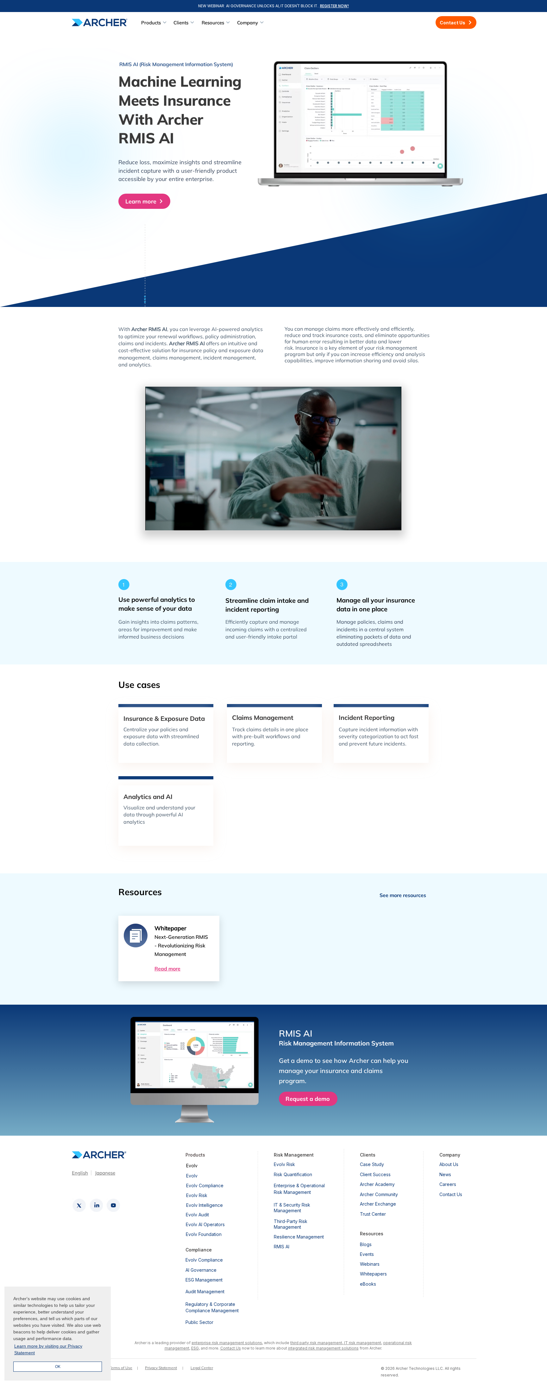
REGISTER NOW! (334, 6)
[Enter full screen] (393, 522)
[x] (79, 1205)
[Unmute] (164, 522)
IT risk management (362, 1342)
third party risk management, (316, 1342)
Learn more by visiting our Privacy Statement (48, 1349)
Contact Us (230, 1348)
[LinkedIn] (96, 1205)
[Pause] (153, 522)
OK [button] (57, 1366)
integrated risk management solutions (323, 1348)
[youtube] (113, 1205)
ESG (195, 1348)
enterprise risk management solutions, (227, 1342)
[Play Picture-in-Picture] (382, 522)
